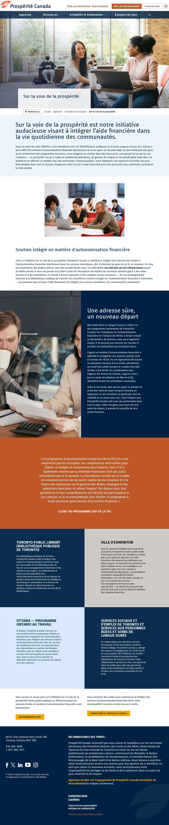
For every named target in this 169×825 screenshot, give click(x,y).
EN (166, 6)
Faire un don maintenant (127, 6)
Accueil (47, 112)
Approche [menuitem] (25, 14)
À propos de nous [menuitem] (126, 14)
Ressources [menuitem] (50, 14)
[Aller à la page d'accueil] (26, 5)
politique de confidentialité (81, 808)
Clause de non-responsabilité (82, 805)
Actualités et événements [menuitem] (86, 14)
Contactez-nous (152, 6)
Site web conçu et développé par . (85, 814)
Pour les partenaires (79, 6)
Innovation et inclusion (75, 112)
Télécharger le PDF (30, 717)
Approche (57, 112)
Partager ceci (34, 112)
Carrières (74, 799)
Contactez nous (77, 795)
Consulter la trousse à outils (108, 713)
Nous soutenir (100, 6)
